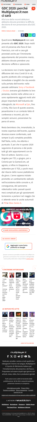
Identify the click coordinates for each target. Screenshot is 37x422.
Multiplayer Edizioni (24, 407)
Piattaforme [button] (7, 4)
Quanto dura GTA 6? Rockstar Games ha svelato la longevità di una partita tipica (25, 327)
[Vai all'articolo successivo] (2, 268)
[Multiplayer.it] (9, 1)
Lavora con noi (18, 392)
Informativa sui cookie (13, 388)
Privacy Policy (25, 388)
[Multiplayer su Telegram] (18, 356)
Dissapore (22, 404)
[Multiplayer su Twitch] (22, 356)
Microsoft (20, 104)
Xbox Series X (15, 203)
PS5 (5, 203)
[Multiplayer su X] (11, 356)
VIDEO (3, 31)
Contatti (30, 390)
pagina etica (29, 259)
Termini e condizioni (9, 390)
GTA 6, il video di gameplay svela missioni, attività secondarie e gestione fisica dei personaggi (18, 328)
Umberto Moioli (11, 31)
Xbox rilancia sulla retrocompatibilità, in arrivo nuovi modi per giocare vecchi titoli (18, 289)
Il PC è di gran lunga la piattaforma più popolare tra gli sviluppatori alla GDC (32, 286)
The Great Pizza (12, 407)
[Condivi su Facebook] (22, 35)
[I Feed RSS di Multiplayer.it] (29, 356)
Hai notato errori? (9, 239)
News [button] (28, 4)
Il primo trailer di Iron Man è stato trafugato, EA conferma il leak (4, 325)
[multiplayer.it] (18, 352)
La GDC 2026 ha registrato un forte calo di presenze (11, 285)
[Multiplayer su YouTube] (25, 356)
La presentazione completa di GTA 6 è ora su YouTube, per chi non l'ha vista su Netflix (32, 327)
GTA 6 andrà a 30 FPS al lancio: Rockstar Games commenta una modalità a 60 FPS (11, 327)
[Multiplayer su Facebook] (8, 356)
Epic (28, 104)
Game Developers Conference (15, 230)
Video (34, 4)
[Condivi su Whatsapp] (30, 35)
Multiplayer (5, 404)
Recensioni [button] (18, 4)
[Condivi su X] (26, 35)
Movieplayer (14, 404)
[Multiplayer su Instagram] (15, 356)
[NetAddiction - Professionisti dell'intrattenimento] (22, 400)
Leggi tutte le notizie (27, 343)
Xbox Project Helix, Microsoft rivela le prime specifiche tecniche (25, 285)
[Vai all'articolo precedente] (35, 268)
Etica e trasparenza (21, 390)
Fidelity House (30, 404)
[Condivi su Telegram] (33, 35)
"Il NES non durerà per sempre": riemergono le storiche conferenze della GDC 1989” (4, 289)
